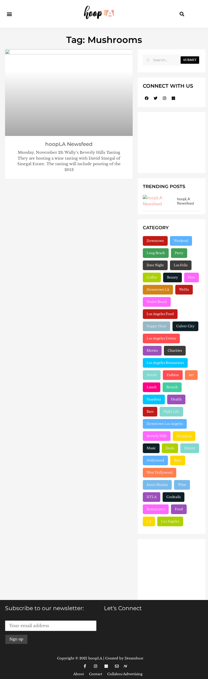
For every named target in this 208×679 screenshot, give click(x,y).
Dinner (189, 448)
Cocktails (173, 497)
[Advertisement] (171, 142)
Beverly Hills (157, 436)
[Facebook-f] (84, 666)
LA (149, 521)
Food (179, 509)
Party (179, 253)
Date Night (155, 265)
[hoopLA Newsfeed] (158, 202)
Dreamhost (134, 658)
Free (191, 277)
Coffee (152, 277)
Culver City (185, 326)
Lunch (152, 387)
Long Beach (156, 253)
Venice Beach (157, 302)
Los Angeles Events (161, 338)
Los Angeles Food (160, 314)
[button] (9, 14)
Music (151, 448)
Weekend (181, 241)
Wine (182, 485)
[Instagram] (164, 98)
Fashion (173, 375)
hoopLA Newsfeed (69, 144)
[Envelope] (116, 666)
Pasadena (154, 399)
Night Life (171, 411)
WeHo (184, 289)
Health (176, 399)
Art (191, 375)
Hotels (152, 375)
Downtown (155, 241)
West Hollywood (159, 472)
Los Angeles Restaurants (165, 363)
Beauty (172, 277)
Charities (175, 350)
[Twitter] (155, 98)
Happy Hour (156, 326)
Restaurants (156, 509)
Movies (152, 350)
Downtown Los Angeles (165, 424)
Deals (170, 448)
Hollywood (155, 460)
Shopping (184, 436)
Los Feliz (181, 265)
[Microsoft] (173, 98)
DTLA (152, 497)
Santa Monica (157, 485)
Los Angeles (170, 521)
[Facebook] (146, 98)
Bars (150, 411)
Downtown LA (158, 289)
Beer (177, 460)
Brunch (172, 387)
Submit (190, 60)
